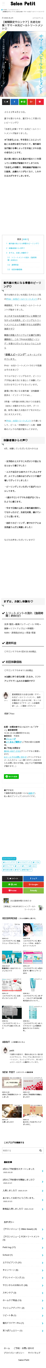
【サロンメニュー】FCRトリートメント (21, 1238)
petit (12, 1050)
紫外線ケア (28, 870)
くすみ (37, 862)
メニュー (10, 738)
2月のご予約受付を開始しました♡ (18, 1181)
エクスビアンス (10, 858)
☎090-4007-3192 (12, 751)
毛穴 (18, 870)
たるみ (33, 866)
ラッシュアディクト (13, 1307)
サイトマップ (34, 1352)
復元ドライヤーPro (13, 1322)
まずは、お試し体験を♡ (17, 252)
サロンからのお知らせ (15, 1285)
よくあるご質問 (12, 742)
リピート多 (9, 1315)
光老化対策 (9, 870)
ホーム (7, 1348)
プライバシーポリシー (14, 1352)
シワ (25, 866)
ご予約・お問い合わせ (24, 1348)
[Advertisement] (23, 209)
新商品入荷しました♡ (18, 1208)
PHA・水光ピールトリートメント (21, 298)
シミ (18, 866)
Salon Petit (23, 3)
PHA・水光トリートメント (18, 420)
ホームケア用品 (12, 1300)
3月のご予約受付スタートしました (18, 1170)
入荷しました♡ (15, 1190)
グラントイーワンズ (13, 1277)
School (8, 1254)
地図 (30, 793)
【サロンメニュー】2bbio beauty (20, 1228)
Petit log (9, 1247)
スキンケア (9, 1292)
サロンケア (9, 866)
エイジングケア (10, 862)
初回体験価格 (15, 269)
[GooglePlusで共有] (31, 102)
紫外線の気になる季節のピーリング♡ (22, 243)
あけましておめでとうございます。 (19, 1199)
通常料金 (13, 264)
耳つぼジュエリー (12, 1330)
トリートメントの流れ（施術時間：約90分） (22, 258)
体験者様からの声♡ (15, 248)
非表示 (25, 239)
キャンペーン (10, 1269)
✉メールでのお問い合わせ (15, 757)
